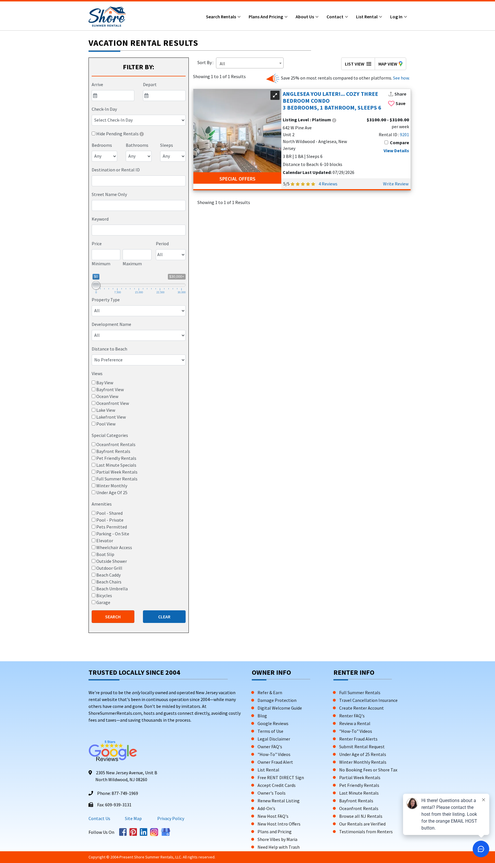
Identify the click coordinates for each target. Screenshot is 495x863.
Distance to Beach (109, 349)
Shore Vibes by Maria (277, 839)
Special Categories (110, 435)
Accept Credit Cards (277, 785)
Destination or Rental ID (116, 170)
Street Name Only (109, 194)
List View (355, 64)
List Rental (367, 16)
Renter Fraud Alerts (358, 739)
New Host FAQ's (273, 816)
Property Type (106, 299)
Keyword (100, 219)
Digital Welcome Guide (280, 708)
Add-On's (266, 808)
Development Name (111, 324)
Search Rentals (221, 16)
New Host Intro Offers (279, 824)
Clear (164, 616)
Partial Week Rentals (359, 777)
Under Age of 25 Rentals (362, 754)
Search (113, 616)
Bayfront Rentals (356, 800)
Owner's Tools (272, 793)
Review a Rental (354, 723)
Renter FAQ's (352, 715)
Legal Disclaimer (274, 739)
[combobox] (139, 180)
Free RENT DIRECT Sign (281, 777)
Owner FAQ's (270, 746)
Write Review (395, 184)
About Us (305, 16)
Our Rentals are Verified (362, 824)
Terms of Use (270, 731)
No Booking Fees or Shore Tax (368, 770)
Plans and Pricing (266, 16)
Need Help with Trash (279, 847)
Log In (396, 16)
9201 (404, 134)
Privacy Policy (170, 818)
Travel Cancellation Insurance (368, 700)
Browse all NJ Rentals (360, 816)
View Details (396, 150)
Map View (387, 64)
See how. (401, 78)
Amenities (102, 504)
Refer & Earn (270, 692)
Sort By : (206, 62)
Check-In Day (104, 109)
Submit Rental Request (362, 746)
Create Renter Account (361, 708)
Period (162, 243)
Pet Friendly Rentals (359, 785)
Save (400, 103)
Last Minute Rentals (359, 793)
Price (97, 243)
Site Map (133, 818)
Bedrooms (102, 145)
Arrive (97, 84)
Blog (262, 715)
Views (97, 373)
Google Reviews (273, 723)
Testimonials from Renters (366, 831)
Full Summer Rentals (359, 692)
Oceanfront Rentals (358, 808)
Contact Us (99, 818)
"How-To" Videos (274, 754)
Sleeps (166, 145)
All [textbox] (222, 63)
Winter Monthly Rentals (362, 762)
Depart (150, 84)
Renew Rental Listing (279, 800)
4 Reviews (328, 184)
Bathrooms (137, 145)
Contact (335, 16)
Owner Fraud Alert (275, 762)
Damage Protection (277, 700)
